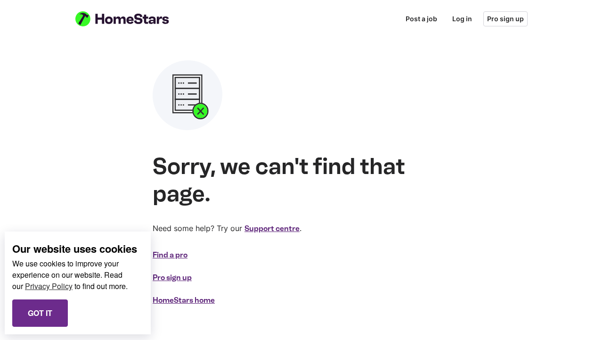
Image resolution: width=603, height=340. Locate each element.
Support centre (272, 228)
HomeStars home (184, 300)
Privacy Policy (49, 286)
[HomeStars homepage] (131, 18)
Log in (462, 19)
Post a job (421, 19)
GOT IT (40, 312)
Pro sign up (505, 19)
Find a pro (170, 254)
